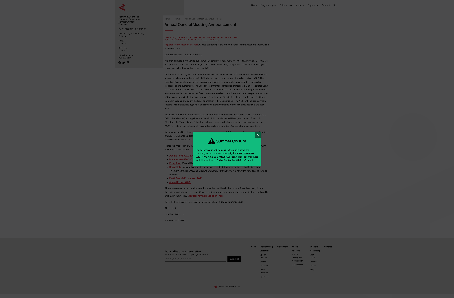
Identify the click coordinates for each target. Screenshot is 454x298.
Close (258, 135)
